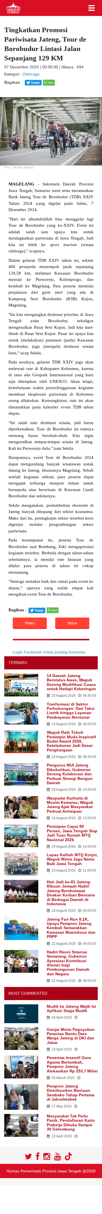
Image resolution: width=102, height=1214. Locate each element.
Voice (72, 623)
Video (30, 623)
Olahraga (31, 74)
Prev (7, 131)
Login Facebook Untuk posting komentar (49, 652)
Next (94, 131)
